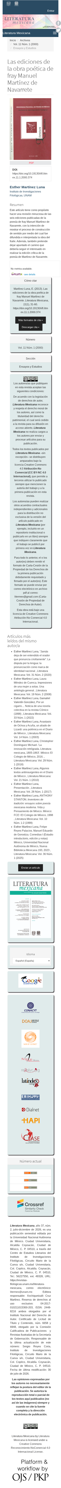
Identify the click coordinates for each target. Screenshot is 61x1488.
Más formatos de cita (29, 320)
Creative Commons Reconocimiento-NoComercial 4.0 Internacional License (30, 1448)
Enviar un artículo (30, 867)
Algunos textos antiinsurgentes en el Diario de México (33, 772)
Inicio (13, 40)
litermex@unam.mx (21, 1291)
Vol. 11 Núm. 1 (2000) (25, 44)
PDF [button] (31, 162)
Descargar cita (30, 327)
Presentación (22, 787)
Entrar (50, 10)
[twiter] (58, 30)
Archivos (25, 40)
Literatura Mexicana (16, 33)
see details (29, 274)
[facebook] (58, 23)
